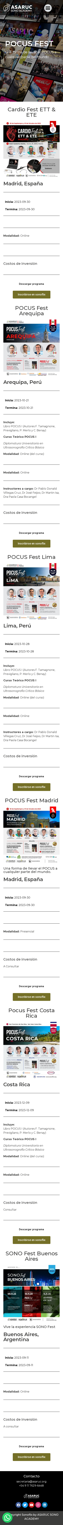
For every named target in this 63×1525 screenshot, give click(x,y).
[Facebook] (18, 1505)
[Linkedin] (45, 1505)
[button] (48, 8)
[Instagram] (38, 1505)
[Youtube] (31, 1505)
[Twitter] (25, 1505)
